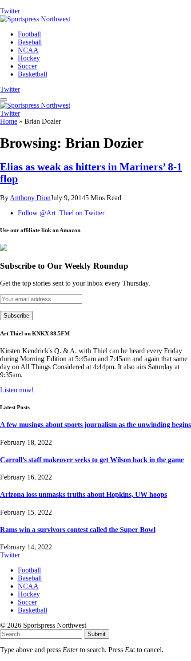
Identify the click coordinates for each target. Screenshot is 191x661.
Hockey (29, 58)
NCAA (28, 50)
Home (8, 121)
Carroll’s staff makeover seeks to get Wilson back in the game (92, 460)
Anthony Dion (30, 198)
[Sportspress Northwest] (35, 19)
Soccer (27, 66)
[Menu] (3, 99)
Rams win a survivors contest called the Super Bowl (77, 529)
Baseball (30, 42)
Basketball (32, 74)
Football (29, 34)
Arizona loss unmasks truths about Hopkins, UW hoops (83, 494)
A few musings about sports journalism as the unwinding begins (95, 424)
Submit (97, 634)
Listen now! (17, 390)
